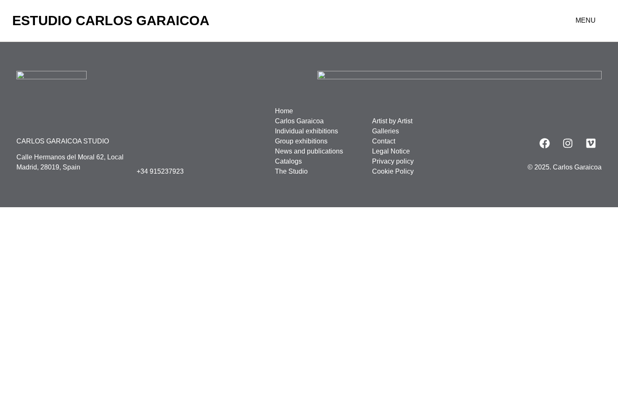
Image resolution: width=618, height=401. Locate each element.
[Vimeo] (591, 143)
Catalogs (288, 161)
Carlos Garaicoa (299, 121)
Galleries (385, 131)
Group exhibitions (301, 141)
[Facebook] (544, 143)
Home (284, 111)
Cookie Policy (393, 171)
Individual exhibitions (306, 131)
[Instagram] (567, 143)
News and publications (309, 151)
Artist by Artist (392, 121)
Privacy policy (393, 161)
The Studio (291, 171)
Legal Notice (391, 151)
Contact (383, 141)
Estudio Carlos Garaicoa (110, 20)
